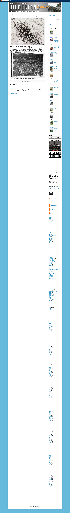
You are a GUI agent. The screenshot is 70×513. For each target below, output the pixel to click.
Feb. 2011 (50, 467)
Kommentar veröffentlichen (15, 93)
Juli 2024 (50, 323)
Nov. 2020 (50, 345)
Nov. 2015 (50, 408)
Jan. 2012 (50, 456)
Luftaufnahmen (51, 254)
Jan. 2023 (50, 325)
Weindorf (50, 292)
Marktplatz (50, 257)
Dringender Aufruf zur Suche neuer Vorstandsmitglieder (56, 81)
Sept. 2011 (50, 460)
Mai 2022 (50, 329)
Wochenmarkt (51, 296)
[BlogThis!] (25, 81)
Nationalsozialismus (52, 258)
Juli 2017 (50, 387)
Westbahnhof (51, 294)
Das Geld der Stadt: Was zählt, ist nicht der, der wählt (56, 47)
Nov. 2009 (50, 483)
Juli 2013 (50, 437)
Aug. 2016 (50, 398)
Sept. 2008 (50, 498)
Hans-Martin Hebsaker (53, 205)
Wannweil (51, 100)
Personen (50, 264)
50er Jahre (50, 217)
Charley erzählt (51, 233)
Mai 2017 (50, 389)
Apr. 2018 (50, 377)
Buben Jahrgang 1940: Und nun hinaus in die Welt (56, 68)
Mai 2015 (50, 414)
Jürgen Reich (52, 208)
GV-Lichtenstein (52, 36)
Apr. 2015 (50, 415)
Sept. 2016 (50, 397)
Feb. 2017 (50, 392)
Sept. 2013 (50, 435)
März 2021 (50, 341)
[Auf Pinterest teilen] (28, 81)
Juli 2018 (50, 374)
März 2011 (50, 466)
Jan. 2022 (50, 333)
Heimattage (51, 245)
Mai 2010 (50, 477)
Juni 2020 (50, 350)
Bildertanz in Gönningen (53, 66)
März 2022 (50, 331)
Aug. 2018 (50, 373)
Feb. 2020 (50, 354)
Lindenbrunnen (51, 253)
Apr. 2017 (50, 390)
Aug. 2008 (50, 499)
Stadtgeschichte (51, 278)
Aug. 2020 (50, 348)
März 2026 (50, 311)
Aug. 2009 (50, 486)
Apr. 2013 (50, 440)
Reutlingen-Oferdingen (52, 273)
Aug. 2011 (50, 461)
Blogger (39, 506)
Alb (49, 219)
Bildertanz (50, 231)
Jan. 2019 (50, 368)
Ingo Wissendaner (52, 206)
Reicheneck (51, 120)
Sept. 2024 (50, 321)
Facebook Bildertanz (52, 15)
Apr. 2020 (50, 352)
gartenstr (50, 301)
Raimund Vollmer (52, 210)
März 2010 (50, 479)
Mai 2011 (50, 464)
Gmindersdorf (51, 242)
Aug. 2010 (50, 474)
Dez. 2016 (50, 394)
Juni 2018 (50, 375)
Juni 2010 (50, 476)
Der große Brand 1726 (52, 235)
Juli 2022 (50, 327)
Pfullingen (51, 93)
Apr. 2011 (50, 465)
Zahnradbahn (51, 299)
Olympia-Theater (51, 260)
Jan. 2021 (50, 343)
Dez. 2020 (50, 344)
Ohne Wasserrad (56, 30)
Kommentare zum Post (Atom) (18, 96)
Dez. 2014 (50, 419)
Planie (50, 266)
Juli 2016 (50, 399)
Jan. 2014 (50, 431)
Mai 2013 (50, 439)
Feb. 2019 (50, 367)
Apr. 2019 (50, 365)
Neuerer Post (12, 95)
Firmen (50, 240)
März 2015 (50, 416)
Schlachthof (51, 275)
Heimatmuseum (51, 244)
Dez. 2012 (50, 444)
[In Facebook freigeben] (27, 81)
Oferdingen (51, 86)
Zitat (50, 300)
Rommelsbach (52, 59)
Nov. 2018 (50, 370)
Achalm (50, 218)
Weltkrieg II (50, 293)
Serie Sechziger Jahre (52, 277)
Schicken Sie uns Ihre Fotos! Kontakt (54, 188)
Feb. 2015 (50, 417)
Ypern (50, 297)
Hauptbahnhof (51, 243)
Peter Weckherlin (52, 209)
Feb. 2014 (50, 430)
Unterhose (50, 290)
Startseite (28, 95)
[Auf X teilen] (26, 81)
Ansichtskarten (51, 222)
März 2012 (50, 454)
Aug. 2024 (50, 322)
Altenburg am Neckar (53, 52)
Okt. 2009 (50, 484)
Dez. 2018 (50, 369)
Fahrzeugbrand (51, 23)
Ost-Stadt (50, 262)
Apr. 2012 (50, 453)
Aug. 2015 (50, 411)
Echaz (50, 236)
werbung (50, 303)
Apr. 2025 (50, 319)
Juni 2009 (50, 488)
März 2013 (50, 441)
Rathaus (50, 271)
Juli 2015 (50, 412)
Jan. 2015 (50, 418)
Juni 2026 (50, 309)
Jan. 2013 (50, 443)
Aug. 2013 (50, 436)
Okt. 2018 (50, 371)
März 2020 (50, 353)
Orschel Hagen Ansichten (52, 261)
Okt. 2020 (50, 346)
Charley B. (51, 204)
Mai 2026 (50, 310)
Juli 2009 (50, 487)
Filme (50, 239)
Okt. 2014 (50, 421)
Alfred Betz (50, 221)
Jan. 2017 (50, 393)
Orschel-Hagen (52, 127)
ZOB (50, 298)
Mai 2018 (50, 376)
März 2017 (50, 391)
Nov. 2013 (50, 433)
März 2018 (50, 378)
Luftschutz (50, 255)
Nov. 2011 (50, 458)
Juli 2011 (50, 462)
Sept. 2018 (50, 372)
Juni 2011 (50, 463)
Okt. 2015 (50, 409)
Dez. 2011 (50, 457)
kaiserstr (50, 302)
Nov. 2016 (50, 395)
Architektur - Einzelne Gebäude (53, 223)
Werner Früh (52, 212)
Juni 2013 (50, 438)
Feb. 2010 (50, 480)
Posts (50, 198)
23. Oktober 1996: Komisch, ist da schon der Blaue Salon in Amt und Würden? (56, 62)
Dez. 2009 (50, 482)
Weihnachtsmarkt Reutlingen (53, 291)
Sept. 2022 (50, 326)
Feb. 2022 (50, 332)
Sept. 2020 (50, 347)
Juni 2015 (50, 413)
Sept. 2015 (50, 410)
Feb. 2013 (50, 442)
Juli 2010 (50, 475)
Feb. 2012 (50, 455)
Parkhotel (50, 263)
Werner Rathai (52, 213)
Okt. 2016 (50, 396)
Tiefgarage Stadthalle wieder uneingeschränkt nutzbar (53, 24)
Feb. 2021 (50, 342)
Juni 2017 (50, 388)
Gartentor (50, 241)
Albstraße (50, 220)
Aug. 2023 (50, 324)
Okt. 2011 (50, 459)
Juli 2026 (50, 308)
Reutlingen (50, 272)
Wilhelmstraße (51, 295)
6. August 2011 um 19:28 (15, 91)
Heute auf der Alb (56, 114)
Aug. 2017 (50, 386)
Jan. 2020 (50, 355)
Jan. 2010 (50, 481)
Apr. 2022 (50, 330)
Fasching (50, 238)
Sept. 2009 (50, 485)
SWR (50, 274)
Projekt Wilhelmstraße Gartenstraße (54, 267)
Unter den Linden (51, 289)
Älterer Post (43, 95)
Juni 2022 (50, 328)
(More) (59, 190)
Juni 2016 (50, 400)
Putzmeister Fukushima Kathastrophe (54, 269)
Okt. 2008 (50, 497)
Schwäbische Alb (51, 276)
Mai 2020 (50, 351)
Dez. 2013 (50, 432)
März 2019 (50, 366)
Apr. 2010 (50, 478)
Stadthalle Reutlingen (52, 279)
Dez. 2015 (50, 407)
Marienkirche (51, 256)
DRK (50, 234)
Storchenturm (51, 280)
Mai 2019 (50, 364)
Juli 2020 (50, 349)
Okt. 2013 (50, 434)
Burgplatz (50, 232)
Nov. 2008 (50, 496)
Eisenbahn (50, 237)
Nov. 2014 (50, 420)
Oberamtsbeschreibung (52, 259)
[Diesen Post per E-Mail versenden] (24, 81)
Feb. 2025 (50, 320)
